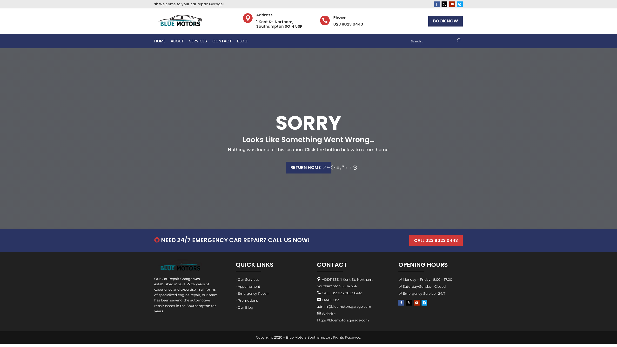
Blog (242, 42)
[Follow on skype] (460, 4)
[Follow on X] (444, 4)
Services (198, 42)
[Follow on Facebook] (437, 4)
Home (159, 42)
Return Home (305, 167)
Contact (222, 42)
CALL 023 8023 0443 (436, 240)
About (177, 42)
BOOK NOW (445, 21)
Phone (339, 17)
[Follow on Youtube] (452, 4)
